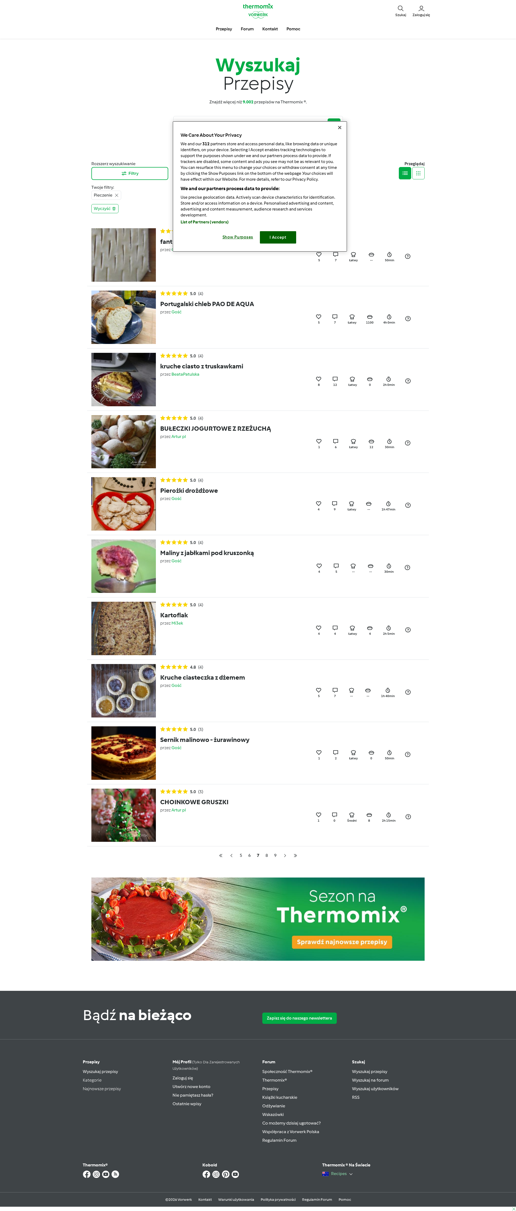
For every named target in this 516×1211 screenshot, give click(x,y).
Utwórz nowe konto (191, 1086)
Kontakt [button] (270, 28)
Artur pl (178, 436)
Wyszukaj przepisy (100, 1071)
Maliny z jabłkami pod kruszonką (207, 553)
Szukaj (358, 1061)
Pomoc (345, 1199)
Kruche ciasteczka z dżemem (202, 677)
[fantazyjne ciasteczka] (123, 254)
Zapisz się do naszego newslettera (299, 1018)
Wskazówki (273, 1114)
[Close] (340, 127)
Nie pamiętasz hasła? (193, 1095)
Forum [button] (247, 28)
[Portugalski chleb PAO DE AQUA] (123, 316)
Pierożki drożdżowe (189, 490)
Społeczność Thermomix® (287, 1071)
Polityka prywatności (278, 1199)
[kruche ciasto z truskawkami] (123, 379)
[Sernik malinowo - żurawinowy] (123, 752)
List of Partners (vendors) (205, 222)
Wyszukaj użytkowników (375, 1088)
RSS (356, 1097)
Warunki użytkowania (236, 1199)
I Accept (278, 237)
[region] (260, 186)
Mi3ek (177, 623)
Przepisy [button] (224, 28)
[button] (400, 11)
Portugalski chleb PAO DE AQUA (207, 304)
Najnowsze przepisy (102, 1088)
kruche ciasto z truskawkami (201, 366)
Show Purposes (238, 237)
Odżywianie (273, 1105)
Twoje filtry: (102, 187)
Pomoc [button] (293, 28)
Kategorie (92, 1080)
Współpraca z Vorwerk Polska (290, 1131)
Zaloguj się (183, 1078)
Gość (176, 311)
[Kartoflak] (123, 628)
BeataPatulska (185, 374)
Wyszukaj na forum (370, 1080)
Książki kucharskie (279, 1097)
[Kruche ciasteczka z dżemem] (123, 690)
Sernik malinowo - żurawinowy (204, 740)
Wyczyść (102, 208)
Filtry (133, 173)
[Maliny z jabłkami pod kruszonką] (123, 565)
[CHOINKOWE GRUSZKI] (123, 814)
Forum (268, 1061)
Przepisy (91, 1061)
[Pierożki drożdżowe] (123, 503)
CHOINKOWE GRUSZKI (194, 802)
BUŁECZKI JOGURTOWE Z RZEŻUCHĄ (215, 428)
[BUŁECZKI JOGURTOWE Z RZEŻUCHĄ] (123, 441)
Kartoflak (174, 615)
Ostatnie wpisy (187, 1103)
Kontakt (205, 1199)
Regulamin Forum (279, 1140)
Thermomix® (274, 1080)
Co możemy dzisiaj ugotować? (291, 1123)
